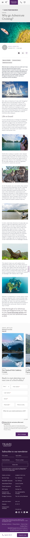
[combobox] (6, 386)
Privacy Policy (12, 470)
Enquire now (22, 535)
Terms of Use (22, 468)
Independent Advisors (5, 507)
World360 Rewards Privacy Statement (19, 530)
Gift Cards (5, 489)
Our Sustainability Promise (20, 492)
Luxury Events (19, 483)
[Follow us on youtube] (27, 512)
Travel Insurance (6, 486)
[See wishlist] (24, 2)
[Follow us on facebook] (16, 512)
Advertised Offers (7, 483)
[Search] (6, 2)
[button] (22, 434)
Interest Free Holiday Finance (6, 492)
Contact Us (18, 489)
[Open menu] (2, 2)
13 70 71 (21, 2)
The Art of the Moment (21, 496)
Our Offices (18, 480)
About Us (17, 486)
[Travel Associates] (14, 2)
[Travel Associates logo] (7, 446)
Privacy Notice (16, 524)
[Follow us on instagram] (19, 512)
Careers (4, 504)
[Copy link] (22, 53)
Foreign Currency (7, 496)
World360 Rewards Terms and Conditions (17, 528)
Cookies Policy (23, 526)
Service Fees (5, 478)
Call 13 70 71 (8, 535)
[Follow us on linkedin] (24, 512)
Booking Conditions (6, 524)
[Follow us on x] (22, 512)
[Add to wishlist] (26, 53)
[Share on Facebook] (18, 53)
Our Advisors (18, 478)
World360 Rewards (7, 480)
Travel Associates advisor (15, 312)
